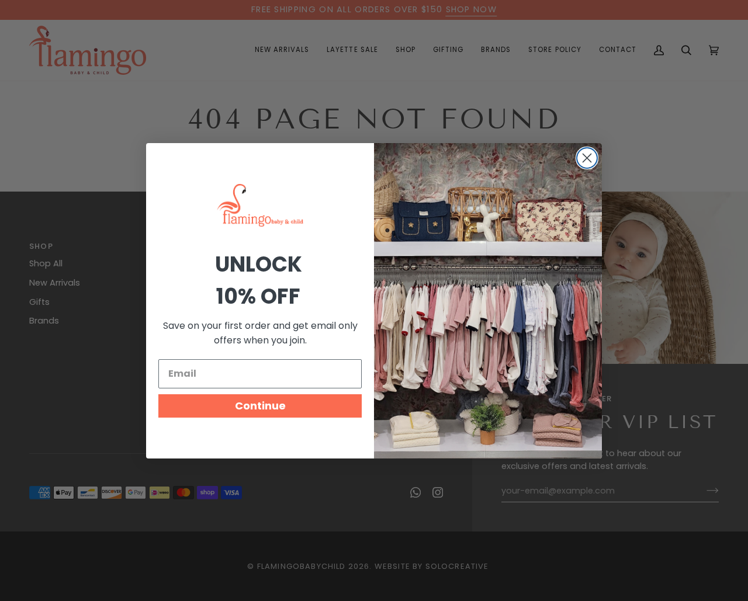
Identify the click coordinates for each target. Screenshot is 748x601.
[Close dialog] (587, 158)
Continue (260, 405)
